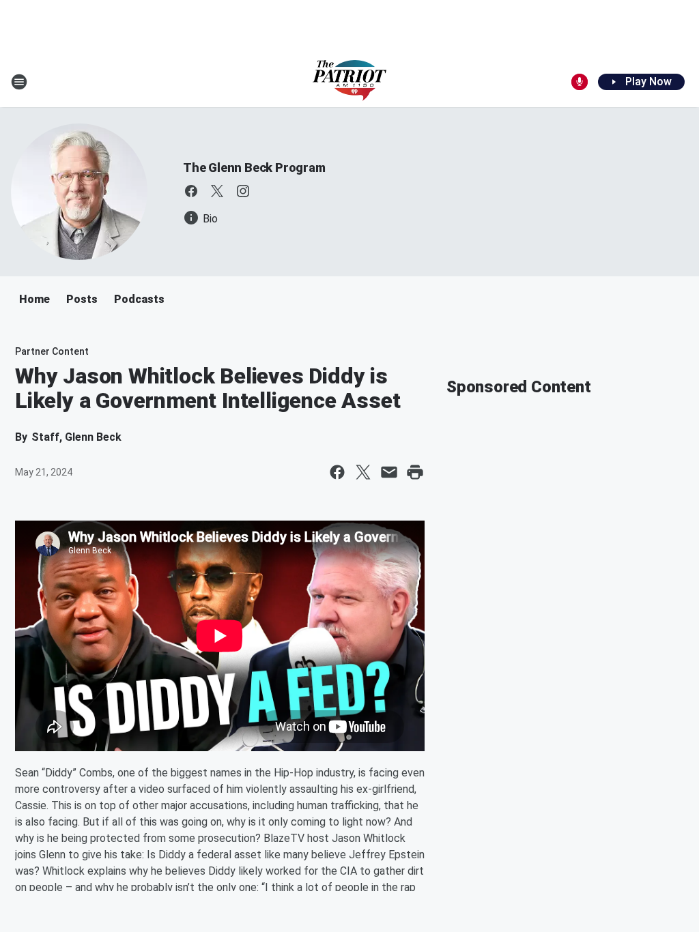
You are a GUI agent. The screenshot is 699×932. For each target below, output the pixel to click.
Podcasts (139, 299)
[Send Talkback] (579, 82)
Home (34, 299)
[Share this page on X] (363, 472)
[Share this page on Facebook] (337, 472)
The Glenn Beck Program (254, 167)
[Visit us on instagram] (243, 191)
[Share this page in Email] (389, 472)
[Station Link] (349, 82)
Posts (82, 299)
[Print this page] (415, 472)
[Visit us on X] (217, 191)
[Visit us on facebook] (191, 191)
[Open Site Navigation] (19, 82)
